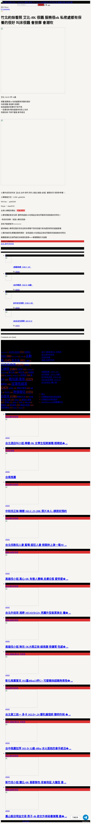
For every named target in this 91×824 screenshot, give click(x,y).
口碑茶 (9, 369)
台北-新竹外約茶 (7, 244)
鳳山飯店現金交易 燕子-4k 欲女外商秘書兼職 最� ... (36, 816)
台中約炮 (30, 369)
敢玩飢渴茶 (21, 379)
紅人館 (9, 400)
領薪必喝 (28, 402)
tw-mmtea (25, 821)
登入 (43, 394)
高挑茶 (16, 407)
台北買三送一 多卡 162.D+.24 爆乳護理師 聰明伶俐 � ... (38, 714)
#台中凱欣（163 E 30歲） (23, 285)
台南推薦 (10, 477)
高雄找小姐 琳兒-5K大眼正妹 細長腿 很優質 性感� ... (36, 646)
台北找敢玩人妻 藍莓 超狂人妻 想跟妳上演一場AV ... (36, 544)
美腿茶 (18, 400)
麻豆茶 (22, 407)
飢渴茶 (15, 405)
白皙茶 (9, 396)
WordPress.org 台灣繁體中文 (52, 402)
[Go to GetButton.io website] (85, 821)
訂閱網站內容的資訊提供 (51, 397)
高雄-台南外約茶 (47, 360)
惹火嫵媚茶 (9, 375)
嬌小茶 (13, 372)
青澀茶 (21, 402)
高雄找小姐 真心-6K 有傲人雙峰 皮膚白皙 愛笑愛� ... (36, 578)
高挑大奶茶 (27, 405)
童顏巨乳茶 (23, 397)
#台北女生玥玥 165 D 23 (22, 321)
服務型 (6, 384)
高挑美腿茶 (7, 408)
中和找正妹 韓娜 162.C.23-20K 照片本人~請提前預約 (36, 511)
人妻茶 (28, 361)
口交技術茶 (12, 364)
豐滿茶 (8, 402)
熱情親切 (23, 392)
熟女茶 (9, 392)
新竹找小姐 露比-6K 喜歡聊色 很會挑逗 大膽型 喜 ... (35, 782)
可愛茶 (22, 369)
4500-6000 (16, 352)
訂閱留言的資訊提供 (49, 399)
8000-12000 (16, 356)
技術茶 (25, 375)
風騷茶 (5, 405)
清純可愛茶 (23, 388)
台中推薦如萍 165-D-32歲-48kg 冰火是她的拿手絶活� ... (38, 748)
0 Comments (5, 9)
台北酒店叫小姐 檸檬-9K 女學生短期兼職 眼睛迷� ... (36, 443)
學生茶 (23, 372)
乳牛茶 (18, 360)
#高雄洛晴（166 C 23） (22, 267)
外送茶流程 (45, 357)
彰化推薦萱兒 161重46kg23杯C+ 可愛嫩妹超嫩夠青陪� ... (39, 680)
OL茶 (23, 356)
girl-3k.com (21, 211)
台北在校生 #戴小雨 (49, 382)
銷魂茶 (15, 402)
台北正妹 (4, 372)
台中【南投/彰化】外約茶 (51, 352)
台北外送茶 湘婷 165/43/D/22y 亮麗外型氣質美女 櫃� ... (38, 612)
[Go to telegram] (85, 817)
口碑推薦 (27, 365)
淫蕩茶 (12, 388)
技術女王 (16, 375)
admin (17, 271)
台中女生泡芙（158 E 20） (23, 303)
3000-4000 (5, 352)
